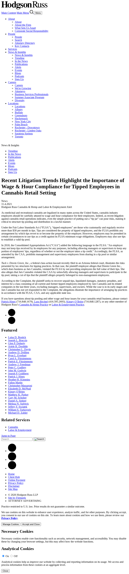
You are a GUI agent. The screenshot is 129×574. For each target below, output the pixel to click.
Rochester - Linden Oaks (28, 130)
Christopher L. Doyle (19, 349)
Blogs (18, 73)
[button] (11, 323)
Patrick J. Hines (16, 376)
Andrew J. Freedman (19, 364)
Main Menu (23, 12)
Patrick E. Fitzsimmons (20, 361)
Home (11, 474)
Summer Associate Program (29, 97)
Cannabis (13, 427)
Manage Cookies (11, 524)
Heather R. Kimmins (19, 379)
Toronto (19, 136)
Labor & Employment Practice (68, 304)
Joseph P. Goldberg (18, 373)
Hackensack (21, 118)
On (7, 556)
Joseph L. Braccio (17, 340)
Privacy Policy (16, 483)
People (11, 34)
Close (5, 571)
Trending (19, 58)
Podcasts (19, 76)
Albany (19, 109)
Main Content (8, 12)
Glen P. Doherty (16, 343)
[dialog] (64, 518)
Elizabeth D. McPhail (19, 388)
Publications (21, 64)
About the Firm (23, 24)
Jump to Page (8, 435)
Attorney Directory (25, 43)
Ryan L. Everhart (17, 355)
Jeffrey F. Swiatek (17, 406)
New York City (23, 121)
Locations (13, 103)
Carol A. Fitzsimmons (19, 358)
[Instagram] (12, 468)
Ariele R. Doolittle (18, 346)
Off (15, 556)
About (11, 18)
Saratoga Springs (24, 133)
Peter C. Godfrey (17, 367)
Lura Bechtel (41, 301)
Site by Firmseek (17, 497)
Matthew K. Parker (18, 394)
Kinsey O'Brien (16, 391)
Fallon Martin (15, 382)
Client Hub (14, 477)
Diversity (20, 100)
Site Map (13, 489)
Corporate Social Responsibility (31, 31)
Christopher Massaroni (20, 385)
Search (18, 40)
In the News (21, 61)
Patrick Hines (8, 301)
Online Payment (16, 480)
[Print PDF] (11, 315)
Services (12, 49)
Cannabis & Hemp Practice (33, 304)
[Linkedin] (12, 450)
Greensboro (21, 115)
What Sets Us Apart (25, 27)
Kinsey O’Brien (74, 301)
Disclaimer (13, 486)
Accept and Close (31, 524)
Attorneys (20, 91)
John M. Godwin (17, 370)
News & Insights (17, 52)
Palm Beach (21, 124)
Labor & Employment (19, 430)
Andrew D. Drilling (18, 352)
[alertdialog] (64, 551)
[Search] (32, 12)
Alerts (18, 67)
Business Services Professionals (31, 94)
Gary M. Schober (17, 397)
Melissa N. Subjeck (18, 403)
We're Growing (23, 88)
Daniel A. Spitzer (17, 400)
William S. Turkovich (19, 409)
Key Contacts (22, 46)
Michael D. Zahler (18, 412)
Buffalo (19, 112)
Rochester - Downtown (27, 127)
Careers (12, 82)
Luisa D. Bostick (17, 337)
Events (18, 70)
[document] (64, 551)
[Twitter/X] (12, 459)
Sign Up (19, 79)
